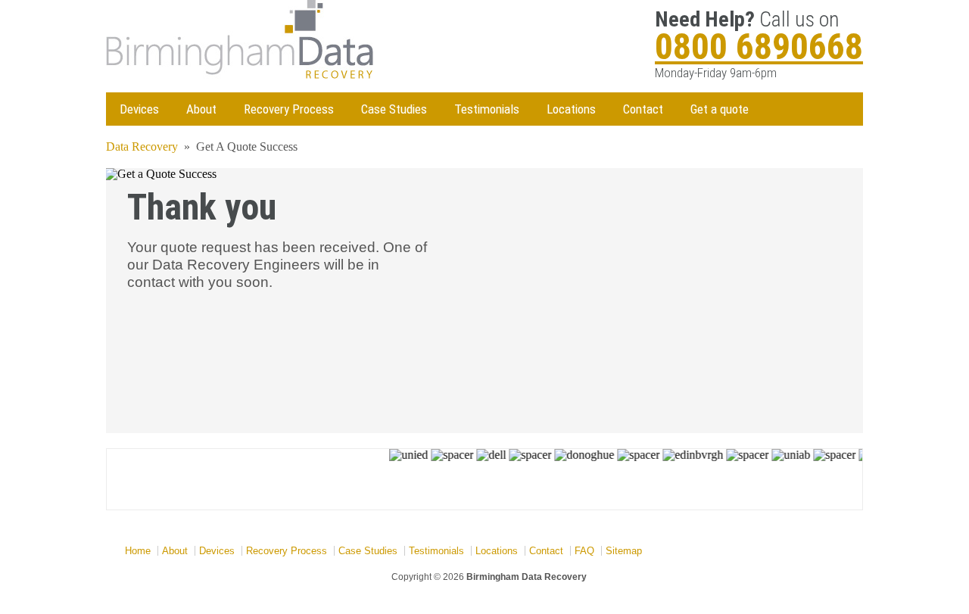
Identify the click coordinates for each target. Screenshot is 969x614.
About (201, 109)
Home (138, 551)
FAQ (584, 551)
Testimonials (486, 109)
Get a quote (719, 109)
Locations (571, 109)
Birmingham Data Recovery (526, 577)
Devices (139, 109)
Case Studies (394, 109)
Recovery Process (289, 109)
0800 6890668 (759, 46)
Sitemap (624, 551)
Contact (643, 109)
